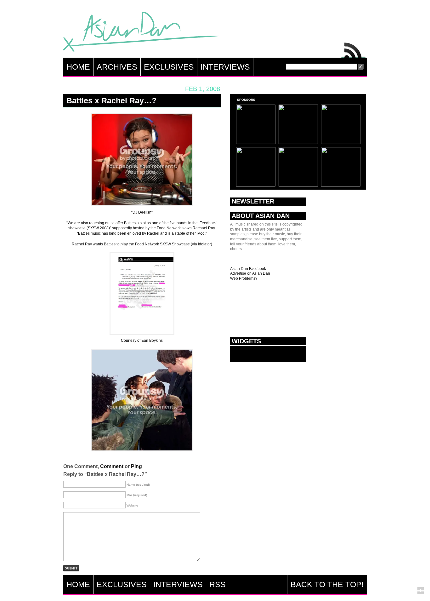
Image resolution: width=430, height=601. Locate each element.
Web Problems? (243, 278)
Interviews (225, 66)
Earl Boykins (152, 340)
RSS (353, 48)
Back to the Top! (327, 584)
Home (78, 66)
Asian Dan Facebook (248, 268)
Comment (111, 466)
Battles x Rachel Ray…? (111, 100)
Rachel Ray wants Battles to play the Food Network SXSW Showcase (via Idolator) (142, 244)
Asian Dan (142, 33)
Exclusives (169, 66)
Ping (136, 466)
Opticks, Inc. (420, 591)
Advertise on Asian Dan (250, 273)
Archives (117, 66)
